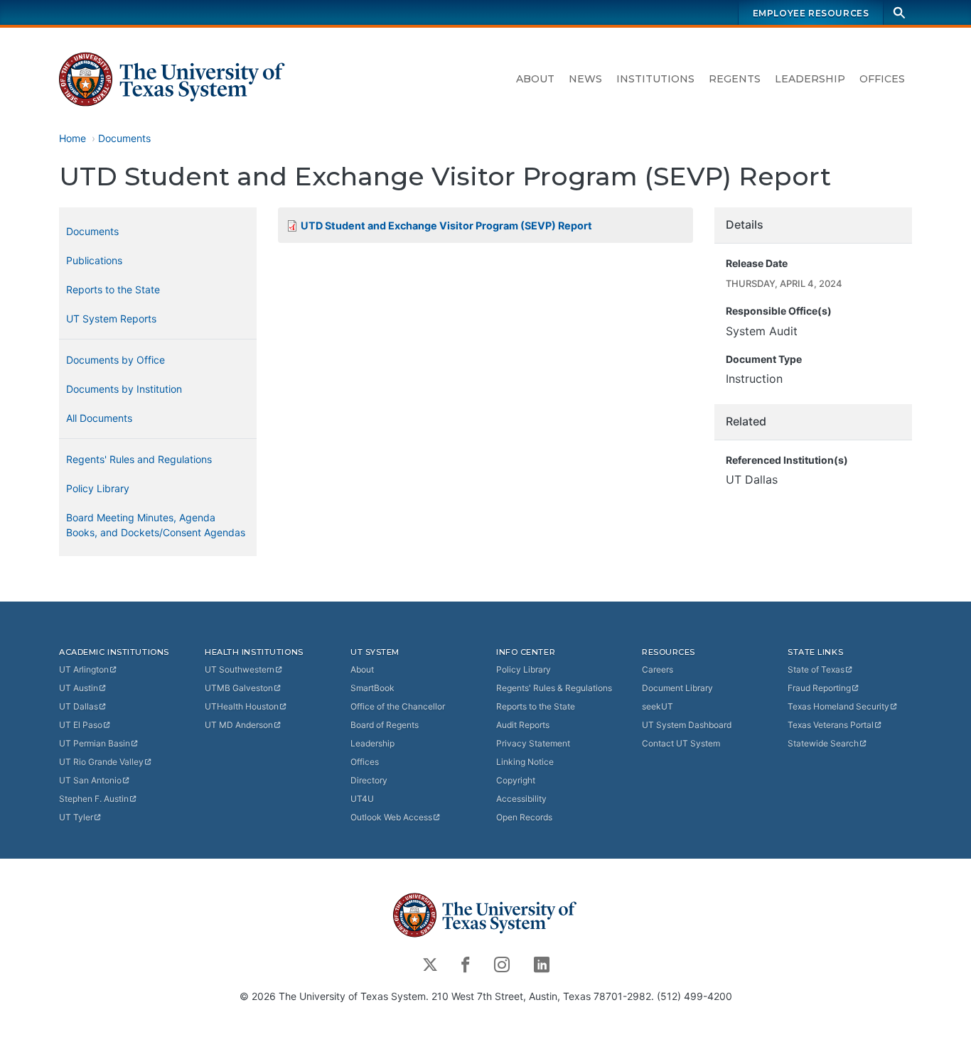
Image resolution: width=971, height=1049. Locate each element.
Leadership (810, 78)
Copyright (515, 780)
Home (72, 138)
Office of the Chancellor (397, 706)
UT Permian (94, 743)
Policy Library (97, 488)
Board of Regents (384, 724)
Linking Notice (525, 761)
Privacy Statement (533, 743)
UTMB (239, 688)
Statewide (823, 743)
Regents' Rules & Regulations (554, 688)
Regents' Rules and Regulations (139, 459)
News (585, 78)
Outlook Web (391, 817)
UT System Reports (111, 318)
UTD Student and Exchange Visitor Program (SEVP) (446, 225)
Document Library (677, 688)
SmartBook (372, 688)
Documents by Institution (124, 389)
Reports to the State (113, 289)
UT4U (362, 798)
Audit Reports (522, 724)
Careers (657, 669)
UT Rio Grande (101, 761)
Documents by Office (115, 360)
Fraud (819, 688)
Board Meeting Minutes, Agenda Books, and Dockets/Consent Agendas (155, 524)
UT (84, 669)
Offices (882, 78)
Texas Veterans (831, 724)
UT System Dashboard (686, 724)
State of (816, 669)
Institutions (655, 78)
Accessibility (521, 798)
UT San (90, 780)
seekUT (657, 706)
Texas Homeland (838, 706)
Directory (368, 780)
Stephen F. (94, 798)
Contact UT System (681, 743)
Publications (94, 260)
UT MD (239, 724)
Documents (124, 138)
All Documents (99, 418)
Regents (735, 78)
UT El (80, 724)
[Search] (899, 12)
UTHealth (242, 706)
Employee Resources (811, 13)
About (535, 78)
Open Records (524, 817)
